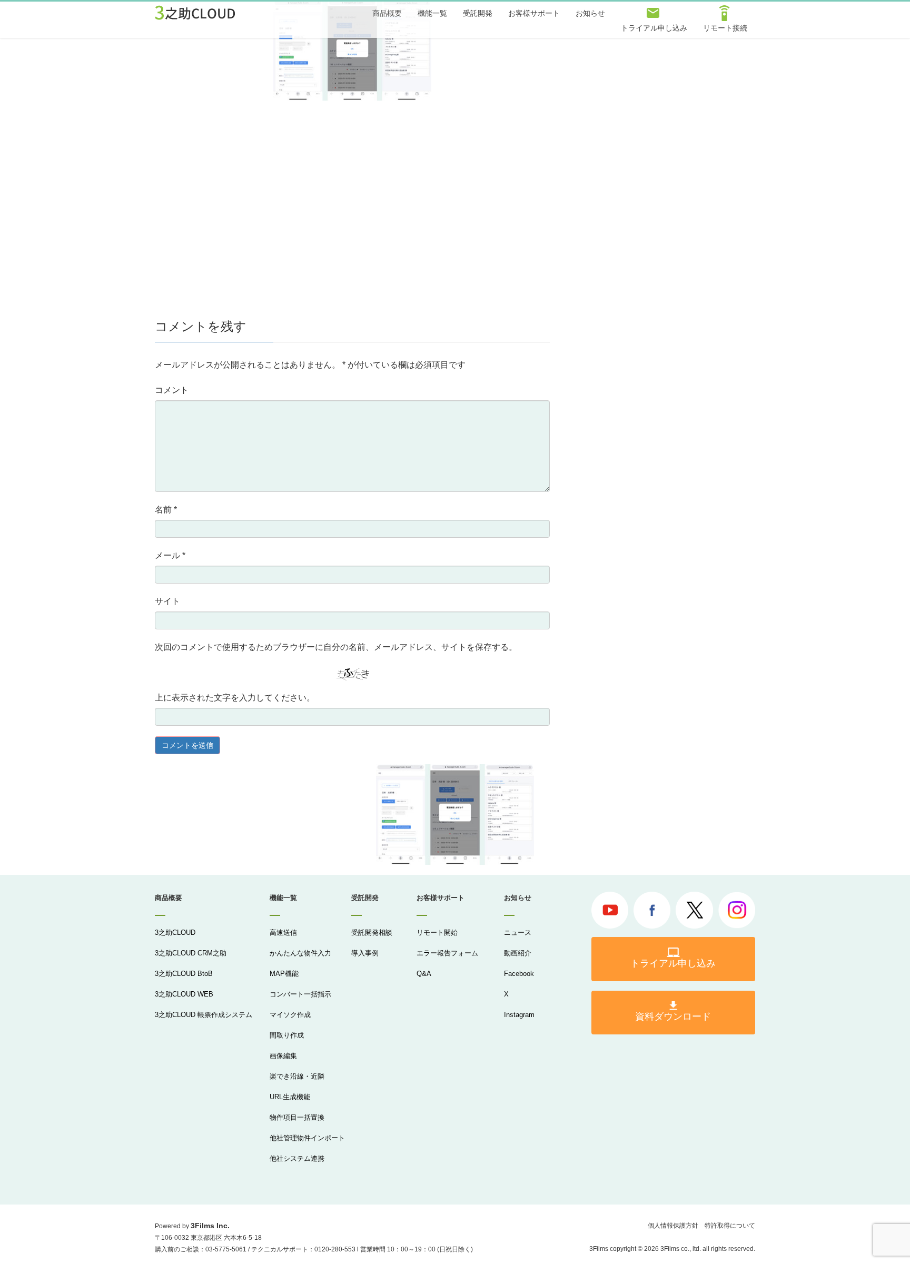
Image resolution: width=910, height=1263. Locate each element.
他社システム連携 (297, 1158)
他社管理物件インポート (307, 1138)
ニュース (517, 932)
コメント (172, 390)
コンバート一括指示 (300, 994)
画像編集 (283, 1056)
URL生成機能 (290, 1097)
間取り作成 (287, 1035)
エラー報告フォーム (447, 953)
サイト (167, 601)
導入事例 (365, 953)
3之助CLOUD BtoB (184, 974)
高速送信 (283, 932)
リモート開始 (437, 932)
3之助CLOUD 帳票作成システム (203, 1015)
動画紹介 (517, 953)
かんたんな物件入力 (300, 953)
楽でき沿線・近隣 (297, 1076)
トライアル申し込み (673, 963)
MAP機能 (284, 974)
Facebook (519, 974)
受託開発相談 (371, 932)
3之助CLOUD (175, 932)
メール (170, 555)
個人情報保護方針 (673, 1225)
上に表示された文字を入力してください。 (235, 697)
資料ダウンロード (673, 1016)
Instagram (519, 1015)
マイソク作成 (290, 1015)
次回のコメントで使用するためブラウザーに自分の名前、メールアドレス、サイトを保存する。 (336, 647)
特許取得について (730, 1225)
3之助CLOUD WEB (184, 994)
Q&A (424, 974)
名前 (166, 509)
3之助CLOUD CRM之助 (190, 953)
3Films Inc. (210, 1225)
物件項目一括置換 (297, 1117)
